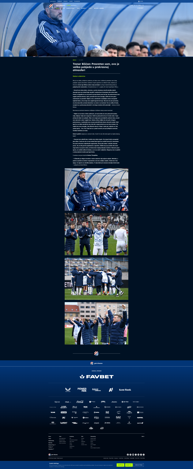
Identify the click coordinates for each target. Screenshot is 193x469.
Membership (51, 440)
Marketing (83, 441)
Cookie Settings (138, 465)
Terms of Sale (142, 458)
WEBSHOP (60, 1)
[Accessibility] (136, 5)
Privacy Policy (111, 458)
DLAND (71, 1)
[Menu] (143, 5)
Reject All (129, 465)
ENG (139, 5)
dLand (92, 441)
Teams (71, 443)
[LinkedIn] (138, 455)
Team (49, 438)
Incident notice (84, 444)
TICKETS (62, 8)
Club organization (62, 438)
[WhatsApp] (144, 455)
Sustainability (132, 458)
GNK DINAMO (53, 1)
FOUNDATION (77, 1)
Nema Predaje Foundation (95, 447)
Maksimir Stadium (62, 441)
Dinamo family (93, 438)
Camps (71, 444)
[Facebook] (128, 455)
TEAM (78, 8)
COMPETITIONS (70, 8)
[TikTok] (141, 455)
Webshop (50, 449)
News (49, 436)
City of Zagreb (93, 444)
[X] (136, 455)
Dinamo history (62, 439)
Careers (82, 443)
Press (82, 439)
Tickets (50, 447)
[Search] (134, 5)
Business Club (93, 439)
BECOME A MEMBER (99, 8)
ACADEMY (83, 8)
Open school (72, 441)
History (71, 447)
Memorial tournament (74, 439)
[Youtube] (133, 455)
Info (70, 438)
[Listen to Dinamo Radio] (132, 5)
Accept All (120, 465)
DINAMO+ (66, 1)
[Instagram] (130, 455)
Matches (50, 442)
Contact (82, 438)
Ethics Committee (62, 443)
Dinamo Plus (51, 444)
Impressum (116, 458)
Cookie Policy (121, 458)
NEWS (57, 8)
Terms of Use (137, 458)
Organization (72, 446)
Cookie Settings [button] (126, 458)
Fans (91, 446)
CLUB (90, 8)
